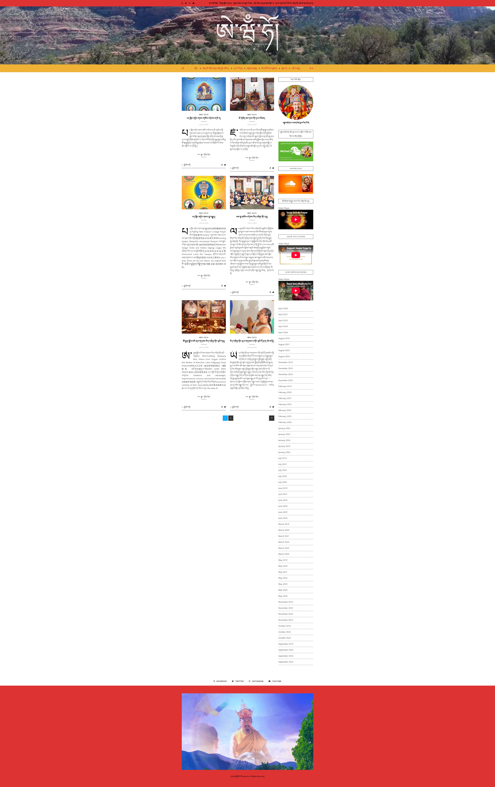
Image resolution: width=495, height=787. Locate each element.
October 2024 (284, 638)
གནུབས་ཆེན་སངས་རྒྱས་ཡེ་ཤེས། (242, 3)
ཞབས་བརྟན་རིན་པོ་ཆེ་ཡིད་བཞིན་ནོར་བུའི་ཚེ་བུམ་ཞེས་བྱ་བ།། (294, 3)
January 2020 (284, 428)
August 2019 (284, 338)
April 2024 (283, 326)
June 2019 (282, 488)
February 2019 (285, 386)
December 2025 (285, 380)
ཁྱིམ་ (196, 68)
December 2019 (285, 362)
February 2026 (285, 422)
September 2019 (285, 644)
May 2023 (282, 584)
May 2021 (282, 572)
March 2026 (283, 554)
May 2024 (282, 590)
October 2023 (284, 632)
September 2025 (285, 661)
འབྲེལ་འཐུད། (296, 68)
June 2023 (282, 500)
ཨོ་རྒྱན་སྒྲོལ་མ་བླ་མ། (225, 3)
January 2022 (284, 434)
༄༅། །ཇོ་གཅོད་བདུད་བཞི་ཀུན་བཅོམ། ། (216, 68)
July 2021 (282, 464)
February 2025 (285, 416)
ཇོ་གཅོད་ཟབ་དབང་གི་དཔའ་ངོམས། (252, 118)
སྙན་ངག (284, 68)
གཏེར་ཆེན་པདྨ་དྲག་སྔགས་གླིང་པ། (264, 3)
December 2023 (285, 368)
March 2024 (283, 542)
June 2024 (282, 506)
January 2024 (284, 440)
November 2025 (285, 620)
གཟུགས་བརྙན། (252, 68)
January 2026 (284, 452)
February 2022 (285, 404)
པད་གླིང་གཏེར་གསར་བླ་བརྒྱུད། (203, 217)
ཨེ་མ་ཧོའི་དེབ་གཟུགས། (269, 68)
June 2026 (282, 518)
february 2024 (284, 410)
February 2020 (285, 392)
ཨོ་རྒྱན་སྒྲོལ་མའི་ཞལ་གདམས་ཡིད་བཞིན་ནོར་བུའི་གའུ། (204, 341)
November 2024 (285, 614)
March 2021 (283, 536)
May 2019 (203, 114)
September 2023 (285, 650)
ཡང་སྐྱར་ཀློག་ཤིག (203, 154)
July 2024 (282, 476)
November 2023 (285, 608)
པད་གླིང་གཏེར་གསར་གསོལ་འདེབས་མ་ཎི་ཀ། (204, 118)
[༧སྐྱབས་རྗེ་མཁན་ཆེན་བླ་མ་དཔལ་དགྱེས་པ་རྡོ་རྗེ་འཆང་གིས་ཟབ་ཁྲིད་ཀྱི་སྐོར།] (295, 151)
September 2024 (285, 656)
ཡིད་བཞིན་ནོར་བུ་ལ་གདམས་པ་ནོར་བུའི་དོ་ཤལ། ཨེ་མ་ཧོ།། (252, 341)
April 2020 (283, 308)
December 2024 (285, 374)
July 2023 (282, 470)
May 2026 (282, 596)
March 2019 (283, 524)
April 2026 (283, 332)
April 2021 (283, 314)
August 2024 (284, 356)
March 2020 (283, 530)
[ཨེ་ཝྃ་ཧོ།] (247, 35)
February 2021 (285, 398)
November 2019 (285, 602)
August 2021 (284, 344)
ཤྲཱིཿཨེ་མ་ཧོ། (187, 165)
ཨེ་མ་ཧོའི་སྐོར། (213, 3)
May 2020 (282, 566)
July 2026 (282, 482)
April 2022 (283, 320)
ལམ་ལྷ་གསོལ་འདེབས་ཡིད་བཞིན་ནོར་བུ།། (252, 217)
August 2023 (284, 350)
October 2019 (284, 626)
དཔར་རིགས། (238, 68)
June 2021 (282, 494)
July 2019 (282, 458)
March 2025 (283, 548)
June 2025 (282, 512)
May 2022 (282, 578)
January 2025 (284, 446)
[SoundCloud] (295, 184)
